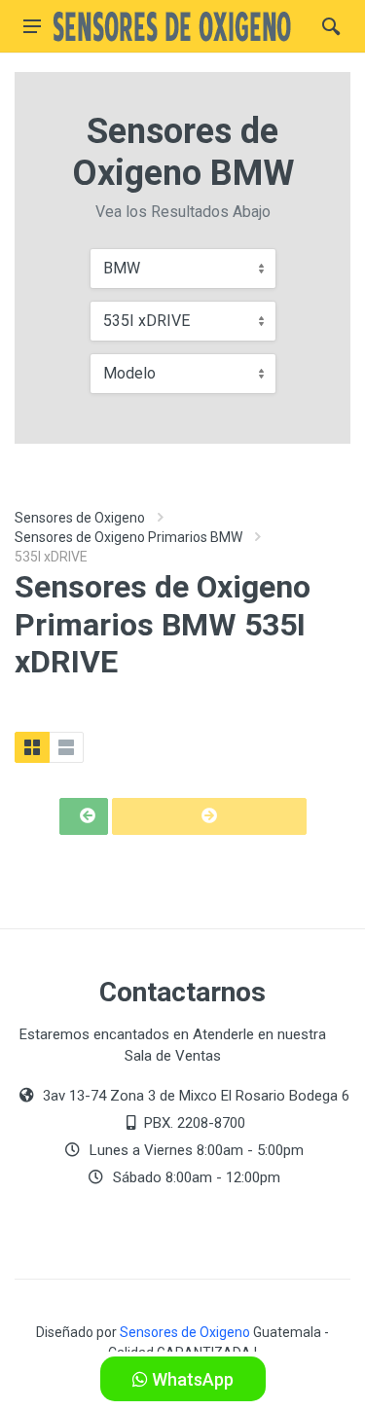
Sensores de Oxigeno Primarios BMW (128, 537)
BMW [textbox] (121, 268)
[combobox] (183, 268)
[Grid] (32, 747)
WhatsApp (191, 1379)
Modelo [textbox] (129, 373)
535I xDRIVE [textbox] (146, 320)
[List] (66, 747)
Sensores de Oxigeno (80, 517)
